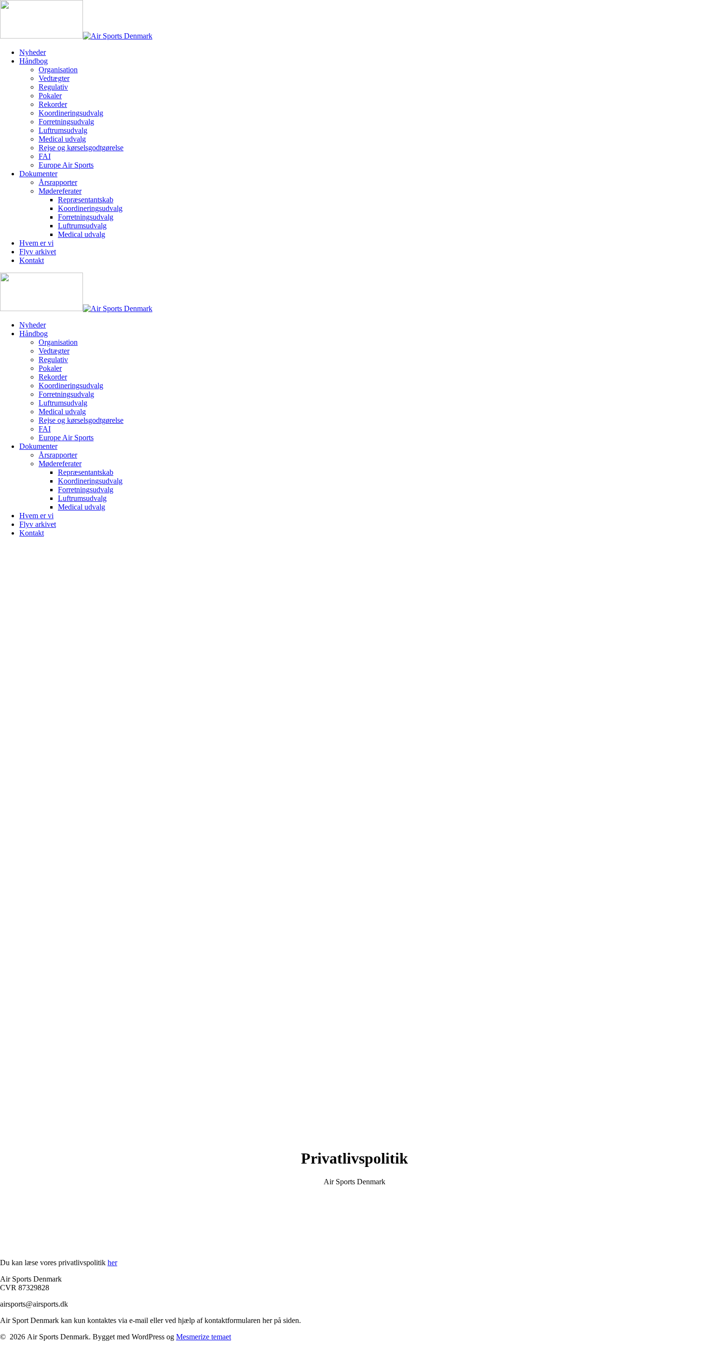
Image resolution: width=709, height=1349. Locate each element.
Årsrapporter (58, 182)
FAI (45, 156)
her (112, 1262)
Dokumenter (38, 174)
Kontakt (31, 260)
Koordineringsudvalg (71, 113)
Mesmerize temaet (203, 1337)
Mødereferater (60, 191)
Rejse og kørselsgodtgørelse (81, 148)
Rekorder (53, 104)
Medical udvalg (62, 139)
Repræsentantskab (85, 200)
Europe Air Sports (66, 165)
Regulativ (53, 87)
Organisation (58, 69)
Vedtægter (54, 78)
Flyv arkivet (37, 252)
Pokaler (50, 96)
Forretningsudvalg (66, 122)
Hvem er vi (36, 243)
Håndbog (33, 61)
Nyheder (32, 52)
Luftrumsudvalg (63, 130)
